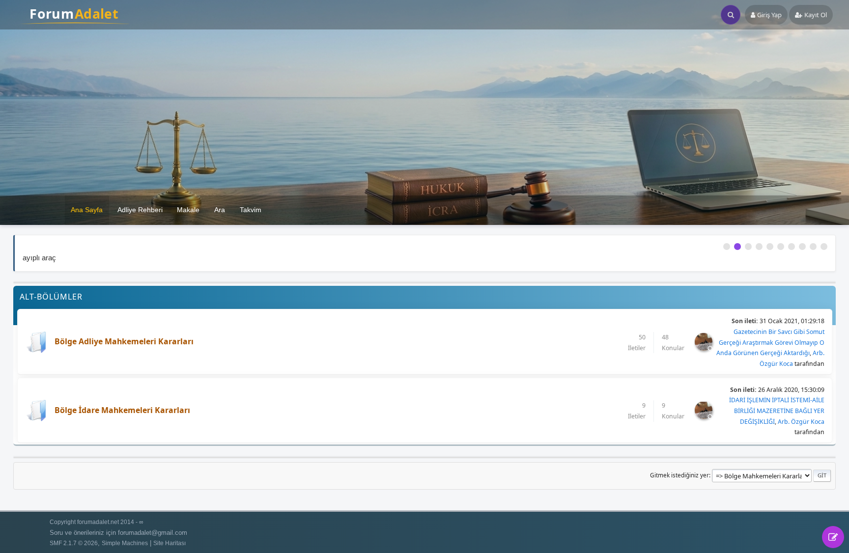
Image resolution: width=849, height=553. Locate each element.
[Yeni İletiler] (36, 343)
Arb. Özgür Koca (801, 421)
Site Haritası (169, 543)
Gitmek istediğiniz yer (679, 475)
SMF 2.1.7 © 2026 (74, 543)
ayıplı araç (39, 257)
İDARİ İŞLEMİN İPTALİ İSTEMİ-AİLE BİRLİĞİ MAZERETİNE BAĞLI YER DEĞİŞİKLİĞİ (776, 410)
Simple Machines (125, 543)
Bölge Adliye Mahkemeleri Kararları (124, 341)
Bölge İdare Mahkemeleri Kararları (122, 410)
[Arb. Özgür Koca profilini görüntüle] (704, 347)
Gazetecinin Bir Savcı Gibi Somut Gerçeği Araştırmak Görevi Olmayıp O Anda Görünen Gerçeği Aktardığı (770, 342)
